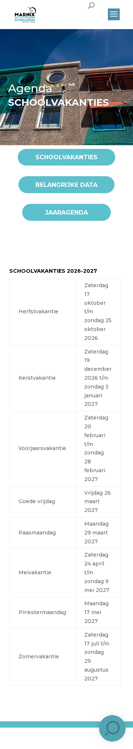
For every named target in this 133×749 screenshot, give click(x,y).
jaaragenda (66, 212)
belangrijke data (66, 184)
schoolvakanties (66, 157)
